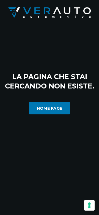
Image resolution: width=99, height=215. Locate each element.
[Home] (49, 12)
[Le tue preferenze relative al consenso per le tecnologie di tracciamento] (89, 205)
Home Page (49, 108)
